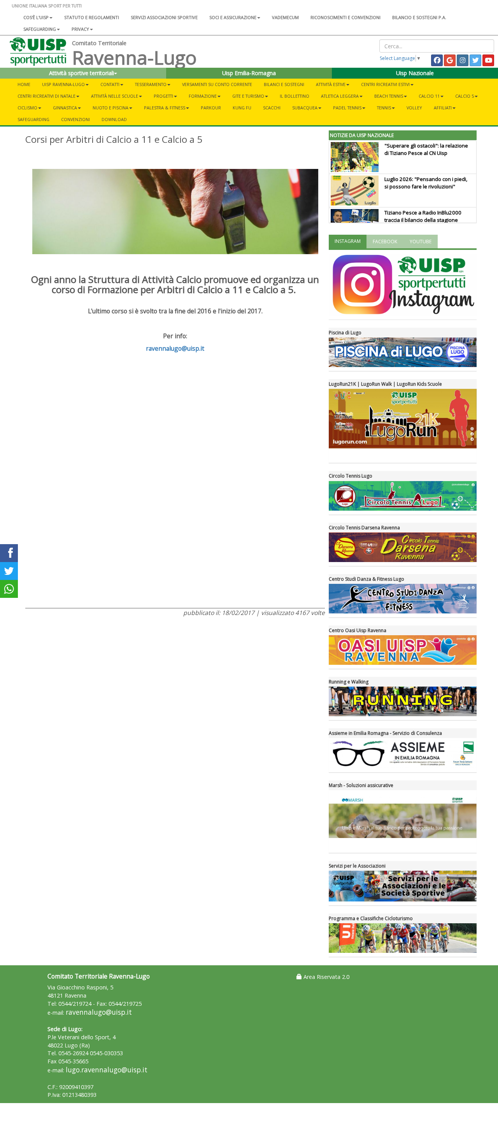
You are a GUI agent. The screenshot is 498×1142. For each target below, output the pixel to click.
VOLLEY (414, 108)
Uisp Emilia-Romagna (249, 73)
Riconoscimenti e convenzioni (345, 17)
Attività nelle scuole (114, 96)
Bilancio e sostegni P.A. (419, 17)
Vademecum (285, 17)
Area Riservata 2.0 (325, 976)
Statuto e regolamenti (91, 17)
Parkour (211, 108)
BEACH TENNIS (388, 96)
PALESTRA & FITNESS (164, 108)
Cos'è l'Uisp (36, 17)
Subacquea (304, 108)
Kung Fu (242, 108)
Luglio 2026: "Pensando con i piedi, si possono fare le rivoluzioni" (425, 183)
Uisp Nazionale (415, 73)
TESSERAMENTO (151, 84)
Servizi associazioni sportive (164, 17)
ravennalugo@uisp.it (175, 348)
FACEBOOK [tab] (385, 241)
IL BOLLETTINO (294, 96)
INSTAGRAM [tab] (348, 241)
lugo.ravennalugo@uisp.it (106, 1069)
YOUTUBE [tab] (420, 241)
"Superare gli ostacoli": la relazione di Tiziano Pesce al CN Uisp (426, 149)
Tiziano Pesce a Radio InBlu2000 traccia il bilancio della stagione (422, 216)
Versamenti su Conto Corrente (217, 84)
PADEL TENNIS (347, 108)
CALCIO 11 (429, 96)
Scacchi (272, 108)
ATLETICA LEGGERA (340, 96)
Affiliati (443, 108)
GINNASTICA (65, 108)
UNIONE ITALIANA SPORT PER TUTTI (47, 6)
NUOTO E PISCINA (110, 108)
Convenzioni (75, 119)
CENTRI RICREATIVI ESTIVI (385, 84)
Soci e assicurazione (232, 17)
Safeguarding (33, 119)
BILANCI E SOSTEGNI (284, 84)
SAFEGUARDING (39, 29)
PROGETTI (163, 96)
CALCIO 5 (464, 96)
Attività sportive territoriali (81, 73)
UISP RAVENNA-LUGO (63, 84)
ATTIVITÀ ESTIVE (330, 84)
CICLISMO (27, 108)
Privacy (80, 29)
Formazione (203, 96)
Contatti (109, 84)
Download (114, 119)
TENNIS (384, 108)
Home (24, 84)
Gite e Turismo (248, 96)
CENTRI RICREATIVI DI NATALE (46, 96)
